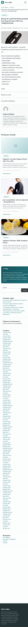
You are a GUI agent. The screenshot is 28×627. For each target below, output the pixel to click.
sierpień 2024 (6, 366)
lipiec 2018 (6, 496)
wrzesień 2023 (7, 386)
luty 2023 (5, 398)
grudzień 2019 (7, 466)
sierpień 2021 (6, 430)
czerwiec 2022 (7, 412)
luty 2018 (5, 505)
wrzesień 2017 (7, 514)
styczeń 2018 (6, 507)
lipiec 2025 (6, 346)
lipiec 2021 (6, 432)
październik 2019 (7, 469)
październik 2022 (7, 405)
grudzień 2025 (7, 338)
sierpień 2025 (6, 345)
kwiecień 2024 (7, 373)
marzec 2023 (6, 396)
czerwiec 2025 (7, 348)
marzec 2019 (6, 482)
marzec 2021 (6, 439)
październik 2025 (7, 341)
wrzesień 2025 (7, 343)
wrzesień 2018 (7, 493)
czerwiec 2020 (7, 455)
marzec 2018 (6, 503)
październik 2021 (7, 427)
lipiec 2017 (6, 517)
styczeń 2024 (6, 379)
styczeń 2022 (6, 421)
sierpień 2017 (6, 516)
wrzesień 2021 (7, 428)
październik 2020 (7, 448)
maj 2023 (5, 393)
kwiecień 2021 (7, 437)
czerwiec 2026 (7, 332)
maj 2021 (5, 436)
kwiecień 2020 (7, 459)
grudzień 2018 (7, 487)
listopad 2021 (6, 425)
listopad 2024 (6, 361)
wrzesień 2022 (7, 407)
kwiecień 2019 (7, 480)
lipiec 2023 (6, 389)
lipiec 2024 (6, 368)
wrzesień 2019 (7, 471)
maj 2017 (5, 521)
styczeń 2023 (6, 400)
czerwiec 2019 (7, 477)
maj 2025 (5, 350)
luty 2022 (5, 420)
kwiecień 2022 (7, 416)
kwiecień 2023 (7, 395)
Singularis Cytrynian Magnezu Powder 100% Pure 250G (15, 160)
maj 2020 (5, 457)
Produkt (4, 15)
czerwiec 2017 (7, 519)
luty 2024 (5, 377)
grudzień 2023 (7, 380)
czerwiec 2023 (7, 391)
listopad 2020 (6, 446)
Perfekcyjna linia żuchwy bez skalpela (13, 311)
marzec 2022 (6, 418)
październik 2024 (8, 363)
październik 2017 (7, 512)
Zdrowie (5, 542)
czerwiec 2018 (7, 498)
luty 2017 (5, 526)
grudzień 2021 (7, 423)
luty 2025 (5, 355)
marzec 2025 (6, 354)
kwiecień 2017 (7, 523)
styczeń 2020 (6, 464)
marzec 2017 (6, 525)
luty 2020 (5, 462)
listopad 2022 (6, 403)
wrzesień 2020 (7, 450)
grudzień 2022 (7, 402)
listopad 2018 (6, 489)
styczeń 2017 (6, 528)
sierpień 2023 (6, 387)
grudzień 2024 (7, 359)
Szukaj (5, 287)
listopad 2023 (6, 382)
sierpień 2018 (6, 494)
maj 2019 (5, 478)
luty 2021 (5, 441)
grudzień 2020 (7, 444)
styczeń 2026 (6, 336)
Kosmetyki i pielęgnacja (9, 539)
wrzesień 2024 (7, 364)
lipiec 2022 (6, 411)
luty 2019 (5, 484)
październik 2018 (7, 491)
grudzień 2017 (7, 509)
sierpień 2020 (6, 452)
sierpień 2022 (6, 409)
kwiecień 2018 (7, 501)
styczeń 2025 (6, 357)
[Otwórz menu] (25, 2)
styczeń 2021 (6, 443)
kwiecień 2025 (7, 352)
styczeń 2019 (6, 485)
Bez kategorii (6, 537)
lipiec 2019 (6, 475)
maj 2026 (5, 334)
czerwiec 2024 (7, 370)
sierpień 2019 (6, 473)
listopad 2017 (6, 510)
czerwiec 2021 (7, 434)
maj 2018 (5, 500)
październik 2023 (7, 384)
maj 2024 (5, 371)
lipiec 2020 (6, 453)
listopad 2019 (6, 468)
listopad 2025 (6, 339)
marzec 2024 (6, 375)
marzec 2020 (6, 460)
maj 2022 (5, 414)
